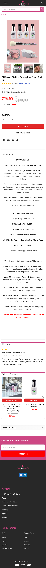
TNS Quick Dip (7, 549)
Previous (3, 398)
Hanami (26, 537)
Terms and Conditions (9, 502)
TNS (3, 533)
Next (43, 398)
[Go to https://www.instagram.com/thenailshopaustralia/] (25, 475)
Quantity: (6, 115)
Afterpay (5, 510)
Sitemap (5, 517)
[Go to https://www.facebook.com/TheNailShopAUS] (21, 475)
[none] (23, 41)
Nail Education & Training (11, 494)
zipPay (4, 513)
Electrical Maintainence (10, 506)
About (4, 498)
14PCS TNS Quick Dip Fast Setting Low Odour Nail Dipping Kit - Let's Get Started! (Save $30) (12, 407)
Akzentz (27, 545)
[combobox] (23, 9)
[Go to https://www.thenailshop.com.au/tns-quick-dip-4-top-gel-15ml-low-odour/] (34, 387)
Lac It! (4, 545)
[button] (4, 3)
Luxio (4, 537)
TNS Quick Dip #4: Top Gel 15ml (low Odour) (34, 405)
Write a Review (24, 83)
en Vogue (27, 541)
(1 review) (15, 83)
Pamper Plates (29, 533)
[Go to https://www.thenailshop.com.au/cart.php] (42, 3)
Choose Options (11, 400)
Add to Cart (34, 400)
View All (26, 549)
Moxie (4, 541)
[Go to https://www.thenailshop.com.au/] (23, 3)
